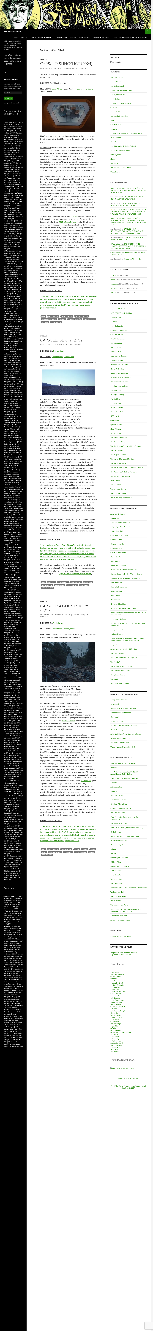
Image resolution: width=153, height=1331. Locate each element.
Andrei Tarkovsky (69, 720)
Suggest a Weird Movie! (101, 37)
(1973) (9, 156)
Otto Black (114, 979)
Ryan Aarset (114, 972)
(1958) (18, 832)
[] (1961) (13, 517)
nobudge (113, 849)
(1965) (10, 639)
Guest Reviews (115, 125)
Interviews (114, 129)
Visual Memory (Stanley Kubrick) (122, 747)
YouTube (113, 292)
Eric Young (114, 1052)
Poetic (91, 852)
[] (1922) (12, 423)
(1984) (12, 137)
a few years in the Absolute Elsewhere (124, 778)
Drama (85, 849)
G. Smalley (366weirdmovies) (121, 1032)
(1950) (17, 618)
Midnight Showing (117, 395)
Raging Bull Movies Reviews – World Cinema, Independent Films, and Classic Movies (127, 639)
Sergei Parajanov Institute (119, 738)
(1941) (15, 431)
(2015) (13, 341)
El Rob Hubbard (116, 1002)
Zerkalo (15, 977)
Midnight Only (115, 390)
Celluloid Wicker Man (118, 804)
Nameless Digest (116, 845)
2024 (43, 316)
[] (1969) (12, 435)
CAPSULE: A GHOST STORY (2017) (64, 608)
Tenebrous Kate (116, 879)
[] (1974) (13, 924)
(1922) (9, 607)
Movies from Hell (116, 412)
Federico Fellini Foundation (120, 713)
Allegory (51, 582)
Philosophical (81, 852)
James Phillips (115, 1024)
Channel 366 (115, 112)
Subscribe (8, 98)
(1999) (17, 791)
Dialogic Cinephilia (117, 813)
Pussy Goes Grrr (116, 875)
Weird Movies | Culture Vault (121, 498)
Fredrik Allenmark (117, 974)
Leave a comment (80, 68)
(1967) (14, 847)
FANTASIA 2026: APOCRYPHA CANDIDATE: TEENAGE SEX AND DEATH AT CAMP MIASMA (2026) (128, 222)
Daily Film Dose (116, 557)
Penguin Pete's (115, 870)
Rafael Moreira (116, 1017)
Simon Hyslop (115, 1004)
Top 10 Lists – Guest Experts (120, 168)
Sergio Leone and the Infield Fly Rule (123, 649)
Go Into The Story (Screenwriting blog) (124, 836)
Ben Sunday (114, 1039)
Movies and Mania (117, 407)
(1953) (11, 401)
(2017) (8, 581)
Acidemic (113, 322)
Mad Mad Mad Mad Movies (120, 377)
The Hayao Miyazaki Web (119, 743)
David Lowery (58, 623)
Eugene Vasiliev (116, 1045)
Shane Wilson (59, 345)
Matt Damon (69, 356)
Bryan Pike (114, 1026)
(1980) (10, 154)
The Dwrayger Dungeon (119, 442)
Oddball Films (115, 862)
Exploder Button (116, 360)
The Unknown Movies (118, 463)
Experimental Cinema (118, 356)
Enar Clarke (114, 981)
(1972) (11, 416)
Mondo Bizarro (116, 399)
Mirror (11, 977)
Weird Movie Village (118, 493)
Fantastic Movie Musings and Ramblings (125, 578)
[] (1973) (13, 493)
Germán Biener (116, 976)
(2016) (12, 1010)
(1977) (18, 122)
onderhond (114, 420)
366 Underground (117, 86)
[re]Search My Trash (117, 309)
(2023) (12, 990)
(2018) (18, 962)
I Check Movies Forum (118, 840)
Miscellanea (114, 142)
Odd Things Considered (119, 858)
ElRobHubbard (116, 244)
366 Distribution (116, 77)
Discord (113, 280)
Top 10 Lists (114, 163)
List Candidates (116, 137)
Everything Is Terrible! (118, 823)
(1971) (12, 257)
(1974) (11, 384)
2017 (43, 849)
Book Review (115, 99)
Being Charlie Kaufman (119, 700)
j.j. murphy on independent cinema (123, 608)
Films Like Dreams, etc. (118, 587)
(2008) (11, 727)
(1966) (12, 150)
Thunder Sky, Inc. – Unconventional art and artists (128, 888)
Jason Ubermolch (116, 1043)
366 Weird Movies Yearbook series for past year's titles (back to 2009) (129, 1087)
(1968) (13, 425)
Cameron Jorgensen (117, 1006)
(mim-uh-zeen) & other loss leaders (123, 763)
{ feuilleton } (114, 768)
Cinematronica (116, 548)
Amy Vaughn (115, 1047)
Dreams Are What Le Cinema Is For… (124, 570)
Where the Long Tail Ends (119, 683)
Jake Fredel (114, 996)
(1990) (9, 163)
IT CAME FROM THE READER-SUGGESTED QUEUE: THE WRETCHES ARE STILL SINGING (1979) (128, 246)
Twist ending (56, 322)
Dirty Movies (115, 561)
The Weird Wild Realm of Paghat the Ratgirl (126, 468)
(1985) (13, 227)
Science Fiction (90, 319)
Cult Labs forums (116, 334)
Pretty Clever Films (117, 630)
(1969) (16, 382)
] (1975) (20, 977)
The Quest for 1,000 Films (120, 670)
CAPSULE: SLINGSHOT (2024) (66, 63)
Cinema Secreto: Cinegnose (120, 936)
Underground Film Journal (120, 476)
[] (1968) (13, 302)
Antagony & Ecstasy (117, 514)
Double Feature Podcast (119, 565)
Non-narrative (47, 588)
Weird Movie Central (118, 489)
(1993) (10, 167)
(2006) (13, 624)
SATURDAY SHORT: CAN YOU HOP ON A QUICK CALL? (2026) (127, 198)
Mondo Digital (115, 403)
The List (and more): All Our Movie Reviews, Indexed (129, 37)
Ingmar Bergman (116, 721)
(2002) (15, 229)
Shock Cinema (115, 429)
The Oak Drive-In (116, 450)
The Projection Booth (118, 455)
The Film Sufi (115, 662)
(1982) (10, 392)
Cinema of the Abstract (119, 330)
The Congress (13, 928)
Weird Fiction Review (118, 896)
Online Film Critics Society (120, 866)
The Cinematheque (117, 653)
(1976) (11, 152)
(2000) (14, 551)
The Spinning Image (117, 675)
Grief (44, 852)
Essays (112, 120)
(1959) (14, 693)
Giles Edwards (65, 68)
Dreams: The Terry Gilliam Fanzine (123, 708)
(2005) (13, 723)
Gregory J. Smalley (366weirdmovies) (70, 615)
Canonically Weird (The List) (120, 103)
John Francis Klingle (118, 1011)
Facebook (114, 284)
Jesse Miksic (115, 1019)
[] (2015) (13, 900)
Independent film (82, 316)
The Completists (116, 883)
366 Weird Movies (12, 31)
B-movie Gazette (116, 326)
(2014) (15, 309)
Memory (62, 319)
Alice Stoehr (115, 1037)
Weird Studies (115, 901)
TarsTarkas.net (115, 433)
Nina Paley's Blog (116, 730)
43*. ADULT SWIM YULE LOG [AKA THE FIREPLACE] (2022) (127, 213)
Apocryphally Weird (118, 95)
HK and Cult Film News (119, 365)
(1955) (11, 598)
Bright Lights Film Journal (120, 527)
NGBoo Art (114, 416)
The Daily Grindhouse (118, 437)
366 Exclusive (115, 82)
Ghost (93, 849)
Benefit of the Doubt (118, 800)
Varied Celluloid (116, 485)
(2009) (10, 347)
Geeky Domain (115, 832)
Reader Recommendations (120, 150)
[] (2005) (15, 547)
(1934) (13, 556)
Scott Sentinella (116, 1030)
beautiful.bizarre (116, 795)
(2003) (8, 313)
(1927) (9, 568)
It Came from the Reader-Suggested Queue (126, 133)
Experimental (47, 585)
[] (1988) (12, 148)
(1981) (14, 650)
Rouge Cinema (115, 645)
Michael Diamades (117, 985)
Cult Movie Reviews (117, 339)
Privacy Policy (62, 37)
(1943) (13, 566)
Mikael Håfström (75, 319)
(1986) (15, 506)
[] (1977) (15, 450)
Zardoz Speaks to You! (118, 916)
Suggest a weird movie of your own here (75, 573)
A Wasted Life (115, 317)
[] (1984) (13, 521)
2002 (43, 582)
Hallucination (67, 316)
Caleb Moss (114, 1022)
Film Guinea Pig (116, 583)
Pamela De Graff (116, 983)
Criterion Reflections (118, 552)
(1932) (8, 832)
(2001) (9, 240)
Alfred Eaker (115, 989)
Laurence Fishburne (85, 89)
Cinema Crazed (116, 540)
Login (5, 72)
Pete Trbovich (115, 1041)
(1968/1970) (11, 628)
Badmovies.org (115, 518)
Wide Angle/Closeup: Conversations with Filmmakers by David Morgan (125, 910)
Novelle (113, 853)
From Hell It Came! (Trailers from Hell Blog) (126, 828)
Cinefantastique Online (119, 535)
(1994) (12, 427)
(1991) (14, 174)
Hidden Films (115, 595)
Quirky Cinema (116, 425)
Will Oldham (86, 780)
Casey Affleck (57, 89)
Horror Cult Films (117, 369)
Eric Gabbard (115, 998)
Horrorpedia (115, 600)
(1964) (14, 510)
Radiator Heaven (116, 634)
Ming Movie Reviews (118, 619)
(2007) (15, 586)
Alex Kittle (114, 783)
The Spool (114, 679)
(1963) (8, 124)
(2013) (16, 345)
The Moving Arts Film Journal (121, 666)
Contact (24, 37)
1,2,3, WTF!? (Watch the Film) (121, 313)
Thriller (45, 322)
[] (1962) (12, 362)
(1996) (9, 704)
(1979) (13, 742)
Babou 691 (114, 791)
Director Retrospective (119, 116)
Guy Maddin (115, 717)
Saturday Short (115, 155)
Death (77, 849)
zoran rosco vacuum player (120, 920)
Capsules (43, 59)
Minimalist (84, 585)
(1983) (12, 377)
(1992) (11, 176)
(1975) (15, 457)
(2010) (14, 206)
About (16, 37)
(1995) (12, 487)
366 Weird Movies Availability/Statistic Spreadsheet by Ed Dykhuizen (124, 773)
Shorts (112, 159)
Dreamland (114, 704)
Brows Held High (116, 531)
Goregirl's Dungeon (117, 591)
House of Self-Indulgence (119, 373)
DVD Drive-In (115, 347)
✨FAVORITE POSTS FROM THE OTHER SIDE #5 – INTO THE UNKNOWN (128, 211)
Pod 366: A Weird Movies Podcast (123, 146)
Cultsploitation (116, 343)
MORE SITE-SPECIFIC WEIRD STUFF (41, 37)
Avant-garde (63, 582)
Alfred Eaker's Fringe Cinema (121, 90)
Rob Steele (114, 1034)
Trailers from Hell (117, 892)
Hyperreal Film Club (118, 604)
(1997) (11, 232)
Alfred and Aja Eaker (118, 991)
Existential (88, 582)
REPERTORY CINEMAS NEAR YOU (80, 37)
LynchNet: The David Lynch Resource (124, 725)
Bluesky (113, 275)
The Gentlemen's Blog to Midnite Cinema (125, 446)
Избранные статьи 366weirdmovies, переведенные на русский (124, 953)
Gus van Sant (59, 585)
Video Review (115, 172)
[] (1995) (13, 251)
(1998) (17, 637)
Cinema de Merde (117, 544)
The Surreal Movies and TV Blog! (122, 459)
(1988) (13, 144)
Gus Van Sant (58, 351)
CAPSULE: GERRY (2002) (62, 340)
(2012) (10, 208)
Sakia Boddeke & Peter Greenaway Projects (126, 734)
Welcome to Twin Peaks (119, 905)
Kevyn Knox (114, 1013)
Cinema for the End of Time (120, 808)
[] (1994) (12, 242)
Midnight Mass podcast (119, 386)
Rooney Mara (69, 629)
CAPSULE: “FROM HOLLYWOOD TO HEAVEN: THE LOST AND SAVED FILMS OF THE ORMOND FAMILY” (126, 231)
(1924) (14, 532)
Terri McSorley (115, 1015)
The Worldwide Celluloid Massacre (123, 472)
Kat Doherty (115, 987)
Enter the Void (115, 352)
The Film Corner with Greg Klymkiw (123, 658)
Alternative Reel (116, 787)
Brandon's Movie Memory (120, 522)
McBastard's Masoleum (119, 382)
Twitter (113, 288)
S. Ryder (113, 1028)
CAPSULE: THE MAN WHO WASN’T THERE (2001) (127, 238)
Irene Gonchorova (117, 1000)
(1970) (17, 238)
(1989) (13, 270)
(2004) (8, 122)
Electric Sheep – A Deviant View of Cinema (126, 574)
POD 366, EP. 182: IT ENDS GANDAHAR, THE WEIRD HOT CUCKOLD (128, 190)
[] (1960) (13, 442)
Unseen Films (115, 480)
